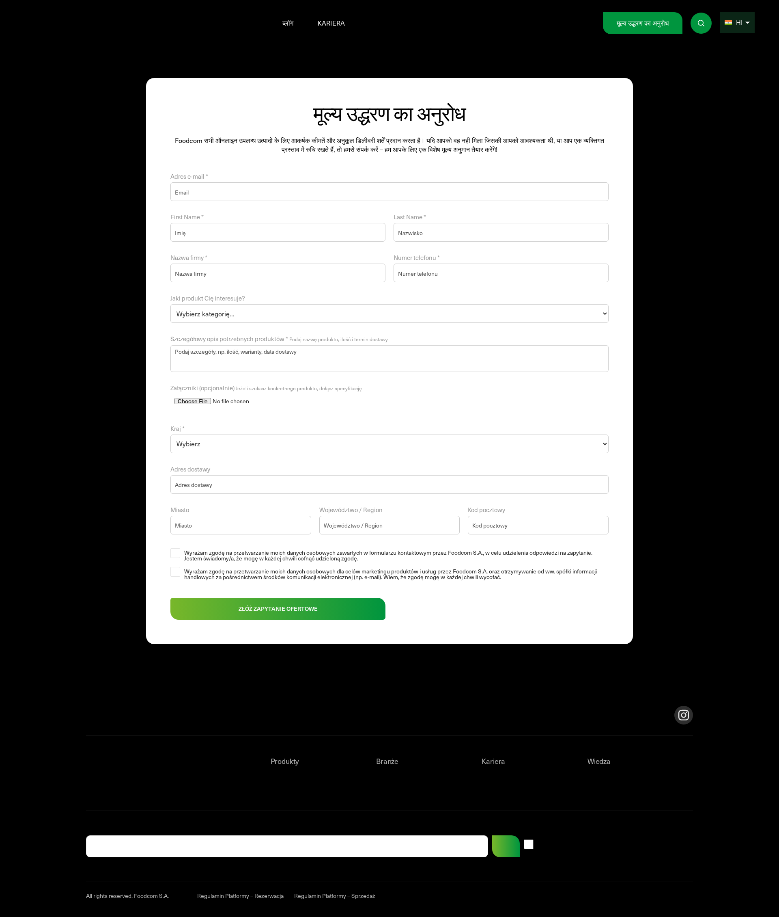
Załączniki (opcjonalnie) (266, 389)
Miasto (179, 511)
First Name (187, 218)
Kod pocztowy (486, 511)
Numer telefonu (417, 258)
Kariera (331, 23)
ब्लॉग (287, 23)
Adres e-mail (189, 177)
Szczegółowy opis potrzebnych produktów (279, 340)
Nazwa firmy (188, 258)
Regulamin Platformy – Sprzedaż (334, 896)
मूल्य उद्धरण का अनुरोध (643, 23)
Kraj (177, 429)
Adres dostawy (190, 470)
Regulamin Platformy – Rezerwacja (240, 896)
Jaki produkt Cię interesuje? (207, 299)
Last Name (410, 218)
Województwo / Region (351, 511)
